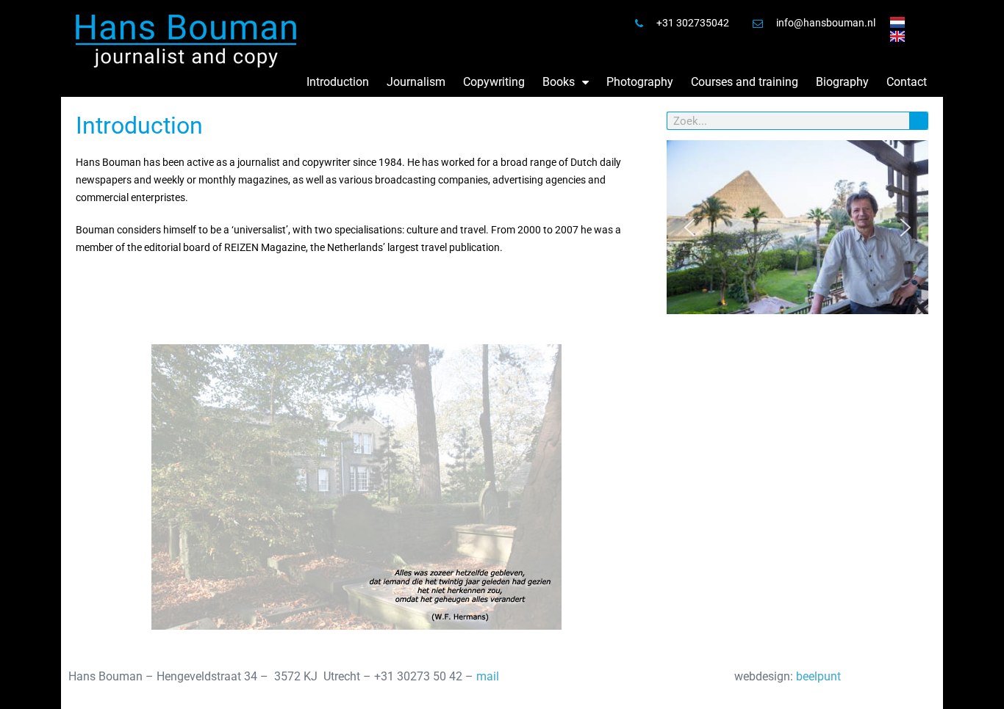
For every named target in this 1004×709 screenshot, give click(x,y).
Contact (906, 82)
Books (558, 82)
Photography (639, 82)
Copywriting (494, 82)
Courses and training (744, 82)
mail (487, 676)
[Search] (918, 120)
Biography (842, 82)
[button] (689, 227)
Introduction (337, 82)
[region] (797, 227)
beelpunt (818, 676)
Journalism (416, 82)
